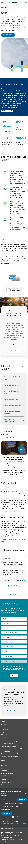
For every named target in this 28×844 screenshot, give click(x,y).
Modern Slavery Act (6, 835)
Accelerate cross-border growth (9, 753)
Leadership (4, 770)
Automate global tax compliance (9, 746)
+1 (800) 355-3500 (7, 823)
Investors (3, 775)
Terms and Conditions (7, 832)
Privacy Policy (18, 668)
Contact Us (6, 813)
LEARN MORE (9, 710)
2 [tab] (11, 586)
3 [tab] (14, 586)
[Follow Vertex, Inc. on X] (5, 817)
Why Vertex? (4, 724)
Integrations (4, 732)
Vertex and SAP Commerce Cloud (9, 420)
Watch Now (14, 350)
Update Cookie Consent (7, 837)
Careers (3, 768)
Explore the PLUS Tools (8, 512)
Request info (4, 785)
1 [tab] (8, 586)
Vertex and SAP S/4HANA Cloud (12, 378)
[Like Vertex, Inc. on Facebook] (2, 817)
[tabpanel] (14, 200)
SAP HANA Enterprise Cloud (11, 392)
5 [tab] (19, 586)
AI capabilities (5, 729)
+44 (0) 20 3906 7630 (20, 823)
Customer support (6, 782)
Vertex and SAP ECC (11, 399)
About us (3, 763)
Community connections (7, 773)
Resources (4, 734)
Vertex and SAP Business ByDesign (12, 412)
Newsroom (4, 765)
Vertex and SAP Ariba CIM (12, 405)
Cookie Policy (13, 834)
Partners (3, 737)
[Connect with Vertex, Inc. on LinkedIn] (9, 817)
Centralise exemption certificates (9, 756)
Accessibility (4, 834)
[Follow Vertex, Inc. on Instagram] (17, 817)
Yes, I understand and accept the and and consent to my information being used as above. (14, 669)
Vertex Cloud (4, 727)
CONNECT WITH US (8, 35)
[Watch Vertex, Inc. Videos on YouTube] (13, 817)
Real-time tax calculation (7, 743)
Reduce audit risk (5, 751)
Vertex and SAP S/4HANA (12, 385)
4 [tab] (17, 586)
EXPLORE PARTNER (7, 111)
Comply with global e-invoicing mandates (12, 748)
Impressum (16, 835)
